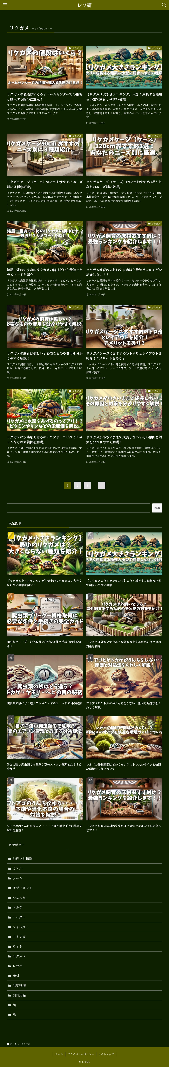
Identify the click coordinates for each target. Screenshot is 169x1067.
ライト (17, 946)
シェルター (21, 897)
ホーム (59, 1054)
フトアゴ (19, 936)
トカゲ (17, 907)
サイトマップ (106, 1054)
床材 (16, 975)
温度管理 (19, 985)
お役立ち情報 (22, 858)
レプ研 (84, 4)
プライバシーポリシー (80, 1054)
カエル (17, 868)
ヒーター (19, 917)
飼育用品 (19, 995)
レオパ (17, 965)
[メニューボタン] (5, 5)
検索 (157, 508)
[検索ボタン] (164, 5)
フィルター (21, 927)
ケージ (17, 878)
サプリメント (22, 887)
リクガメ (19, 956)
